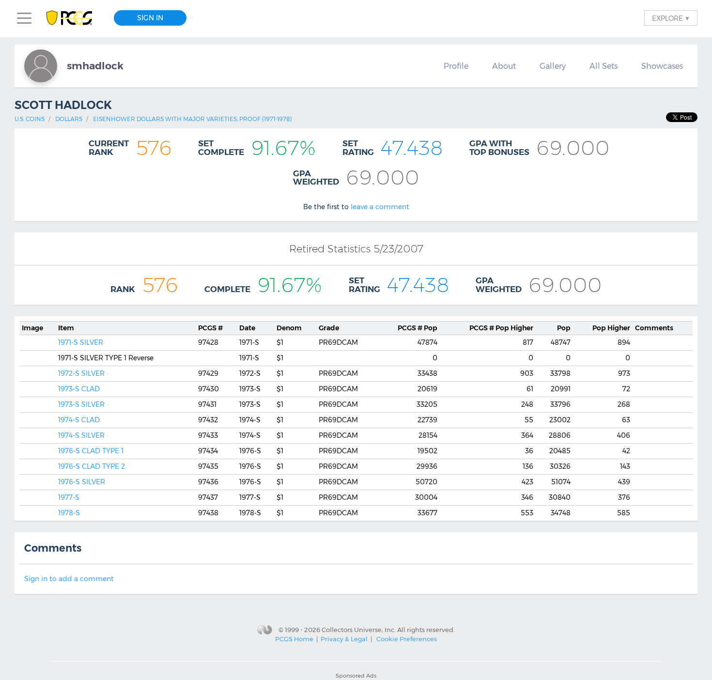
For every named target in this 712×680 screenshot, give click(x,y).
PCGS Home (294, 639)
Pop (417, 328)
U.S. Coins (30, 119)
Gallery (553, 66)
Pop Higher (501, 328)
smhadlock (95, 66)
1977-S (68, 497)
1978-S (69, 513)
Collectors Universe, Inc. (359, 630)
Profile (456, 66)
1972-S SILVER (81, 373)
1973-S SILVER (81, 404)
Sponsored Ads (356, 675)
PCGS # (210, 328)
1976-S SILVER (81, 482)
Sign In (150, 18)
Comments (654, 328)
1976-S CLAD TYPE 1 (91, 451)
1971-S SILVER (80, 342)
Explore (671, 18)
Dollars (68, 119)
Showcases (662, 66)
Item (66, 328)
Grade (329, 328)
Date (247, 328)
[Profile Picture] (40, 65)
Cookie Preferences (406, 639)
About (504, 66)
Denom (289, 328)
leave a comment (380, 206)
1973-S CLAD (79, 389)
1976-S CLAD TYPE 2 (91, 466)
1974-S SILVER (81, 435)
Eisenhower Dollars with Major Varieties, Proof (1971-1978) (192, 119)
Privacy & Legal (344, 639)
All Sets (603, 66)
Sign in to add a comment (69, 578)
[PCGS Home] (74, 18)
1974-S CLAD (79, 420)
